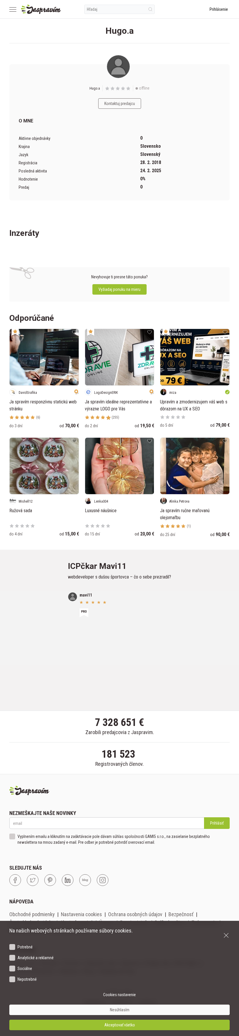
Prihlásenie (219, 9)
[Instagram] (102, 880)
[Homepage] (41, 9)
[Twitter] (32, 880)
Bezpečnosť (181, 914)
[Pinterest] (50, 880)
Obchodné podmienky (32, 914)
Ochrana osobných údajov (135, 914)
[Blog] (85, 880)
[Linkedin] (67, 880)
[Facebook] (15, 880)
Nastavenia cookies (81, 914)
